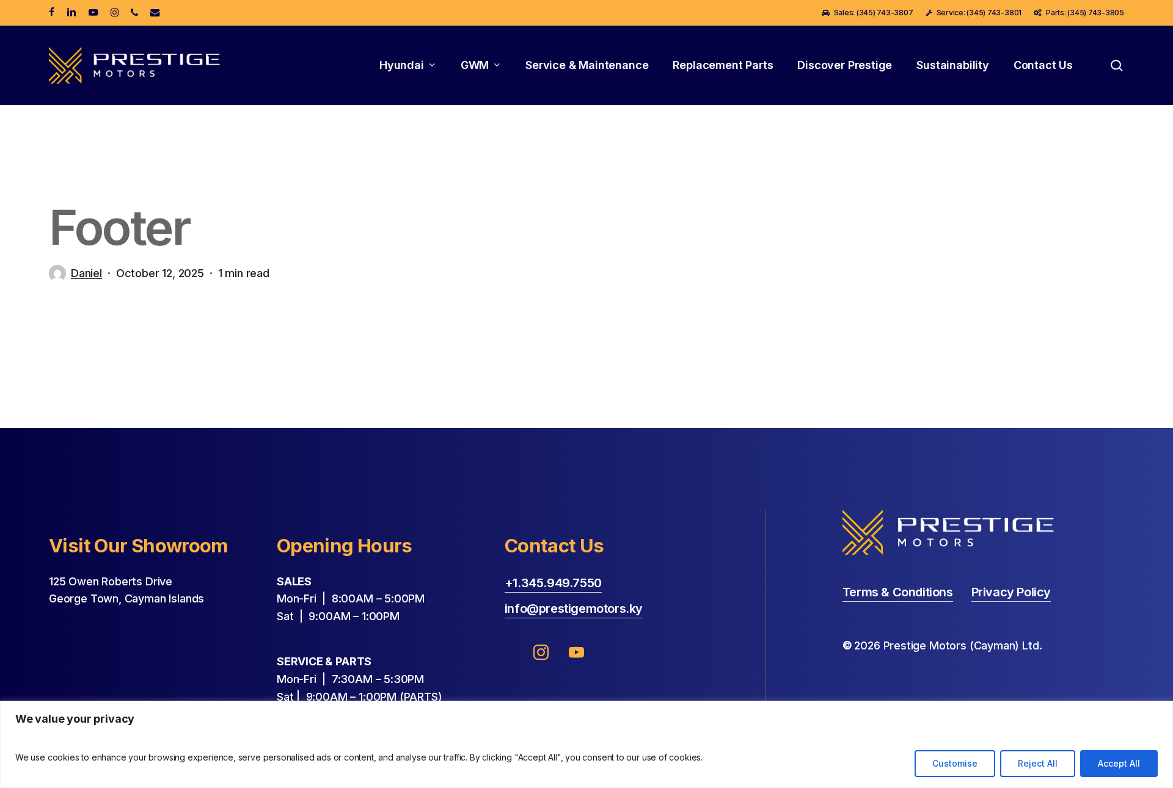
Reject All (1038, 763)
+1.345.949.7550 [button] (553, 583)
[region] (586, 744)
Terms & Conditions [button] (897, 592)
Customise (955, 763)
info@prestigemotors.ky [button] (574, 608)
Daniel (86, 273)
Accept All (1119, 763)
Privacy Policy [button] (1011, 592)
